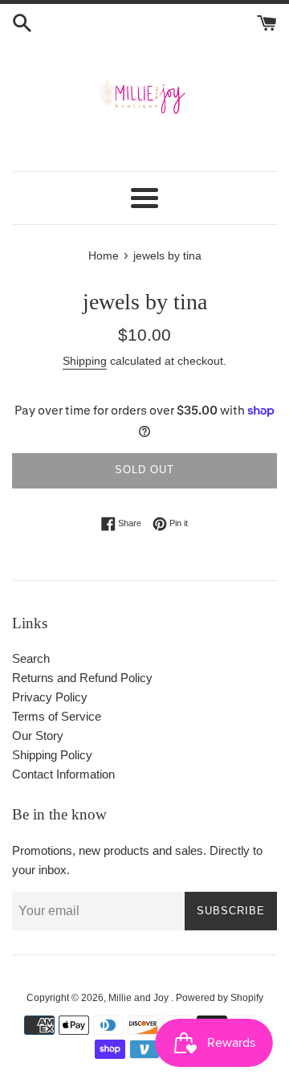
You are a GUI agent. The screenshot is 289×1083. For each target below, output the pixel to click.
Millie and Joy (139, 997)
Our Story (37, 735)
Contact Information (63, 774)
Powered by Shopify (219, 997)
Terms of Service (56, 716)
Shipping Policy (52, 755)
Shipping (85, 360)
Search (31, 658)
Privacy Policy (50, 697)
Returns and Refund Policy (82, 678)
